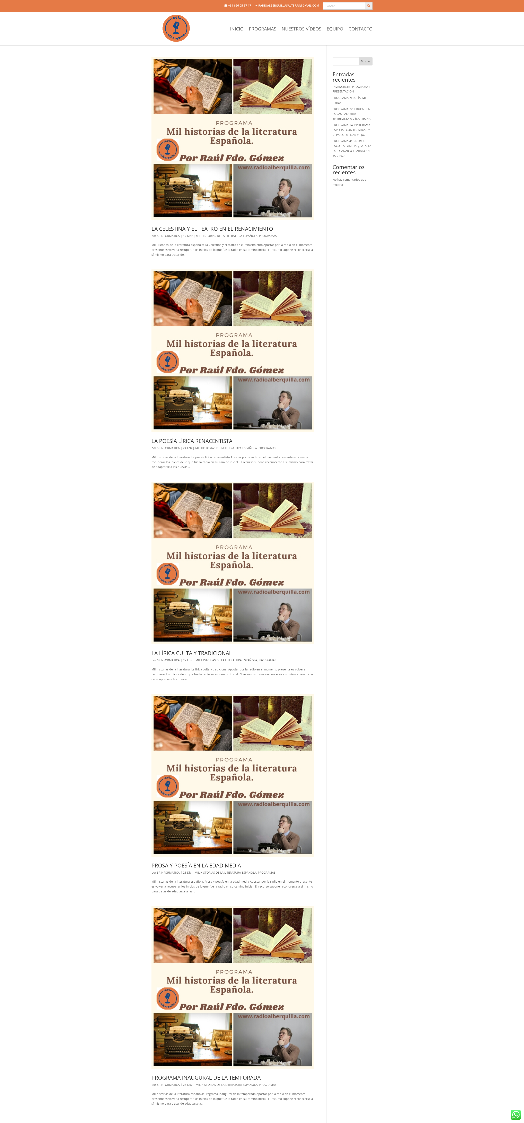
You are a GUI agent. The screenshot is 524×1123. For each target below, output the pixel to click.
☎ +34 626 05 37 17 (237, 5)
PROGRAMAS (262, 29)
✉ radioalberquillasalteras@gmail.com (287, 5)
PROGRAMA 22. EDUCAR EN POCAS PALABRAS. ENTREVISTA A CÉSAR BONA (351, 114)
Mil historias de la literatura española (226, 236)
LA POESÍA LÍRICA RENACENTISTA (191, 441)
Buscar (365, 61)
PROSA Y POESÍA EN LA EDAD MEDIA (196, 865)
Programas (268, 236)
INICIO (237, 29)
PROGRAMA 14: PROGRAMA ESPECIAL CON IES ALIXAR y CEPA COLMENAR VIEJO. (351, 130)
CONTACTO (361, 29)
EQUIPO (335, 29)
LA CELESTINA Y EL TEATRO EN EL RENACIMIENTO (212, 228)
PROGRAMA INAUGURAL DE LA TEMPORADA (206, 1077)
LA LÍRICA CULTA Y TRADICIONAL (191, 653)
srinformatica (168, 236)
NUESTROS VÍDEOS (301, 29)
